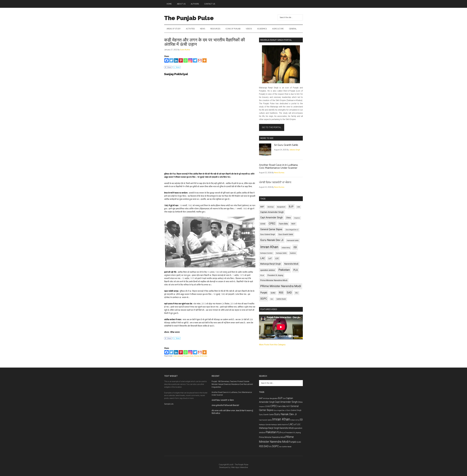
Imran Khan (269, 247)
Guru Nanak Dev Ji (271, 240)
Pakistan (284, 270)
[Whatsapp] (185, 60)
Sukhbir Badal (281, 299)
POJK (262, 275)
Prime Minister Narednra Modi (273, 280)
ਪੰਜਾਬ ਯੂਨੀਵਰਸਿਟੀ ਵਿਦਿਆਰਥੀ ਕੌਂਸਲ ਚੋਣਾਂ (225, 405)
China (288, 218)
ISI (295, 247)
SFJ (296, 293)
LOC (277, 258)
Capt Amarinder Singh (271, 217)
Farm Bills (283, 223)
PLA (295, 270)
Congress (297, 218)
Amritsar (271, 207)
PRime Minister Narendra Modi (280, 286)
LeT (270, 258)
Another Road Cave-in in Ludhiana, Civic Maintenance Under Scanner (278, 166)
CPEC (272, 223)
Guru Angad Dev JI (292, 230)
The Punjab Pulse (189, 18)
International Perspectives (183, 356)
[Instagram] (190, 60)
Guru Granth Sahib (285, 234)
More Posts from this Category (272, 344)
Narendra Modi (291, 264)
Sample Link (168, 404)
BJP (291, 206)
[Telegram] (195, 60)
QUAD (273, 293)
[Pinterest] (181, 60)
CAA (298, 207)
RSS (281, 292)
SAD (289, 292)
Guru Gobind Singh (267, 234)
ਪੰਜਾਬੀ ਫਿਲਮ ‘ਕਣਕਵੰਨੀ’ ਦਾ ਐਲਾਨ (275, 182)
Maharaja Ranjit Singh (270, 264)
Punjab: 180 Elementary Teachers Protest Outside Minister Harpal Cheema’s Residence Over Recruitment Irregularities (232, 384)
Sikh (272, 299)
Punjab (263, 292)
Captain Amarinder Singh (272, 212)
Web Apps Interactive (239, 467)
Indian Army (286, 248)
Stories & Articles (200, 356)
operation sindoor (267, 270)
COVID (262, 224)
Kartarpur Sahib (281, 253)
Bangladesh (281, 207)
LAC (262, 258)
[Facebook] (166, 60)
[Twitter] (171, 60)
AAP (262, 207)
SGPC (263, 298)
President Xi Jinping (275, 275)
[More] (204, 60)
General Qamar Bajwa (271, 229)
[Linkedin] (176, 60)
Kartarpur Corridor (266, 253)
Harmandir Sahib (293, 240)
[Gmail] (200, 60)
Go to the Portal (271, 127)
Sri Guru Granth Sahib (286, 144)
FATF (293, 224)
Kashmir (293, 253)
